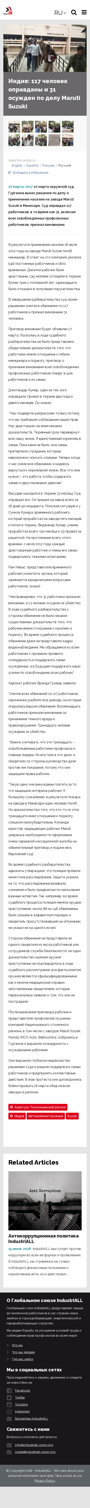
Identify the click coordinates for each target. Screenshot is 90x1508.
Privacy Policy (45, 1481)
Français (48, 165)
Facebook (22, 1390)
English (17, 165)
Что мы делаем (23, 1352)
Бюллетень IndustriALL (31, 1419)
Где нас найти (22, 1359)
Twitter (20, 1397)
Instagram (22, 1411)
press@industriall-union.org (35, 1452)
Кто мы (17, 1345)
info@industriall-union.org (34, 1445)
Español (32, 165)
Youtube (21, 1404)
